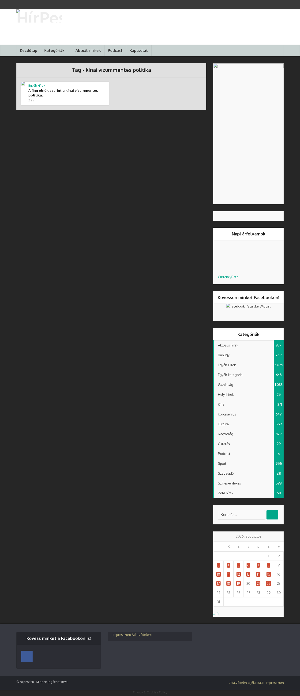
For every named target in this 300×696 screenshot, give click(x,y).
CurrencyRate (228, 277)
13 (248, 574)
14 (258, 574)
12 (238, 574)
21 (258, 583)
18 (228, 583)
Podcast (115, 50)
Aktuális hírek (88, 50)
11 (228, 574)
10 (218, 574)
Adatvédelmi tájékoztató (246, 682)
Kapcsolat (139, 50)
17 (218, 583)
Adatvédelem (142, 635)
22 (268, 583)
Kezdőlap (28, 50)
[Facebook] (27, 656)
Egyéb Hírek (36, 85)
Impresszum (122, 635)
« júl (216, 614)
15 (268, 574)
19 (238, 583)
